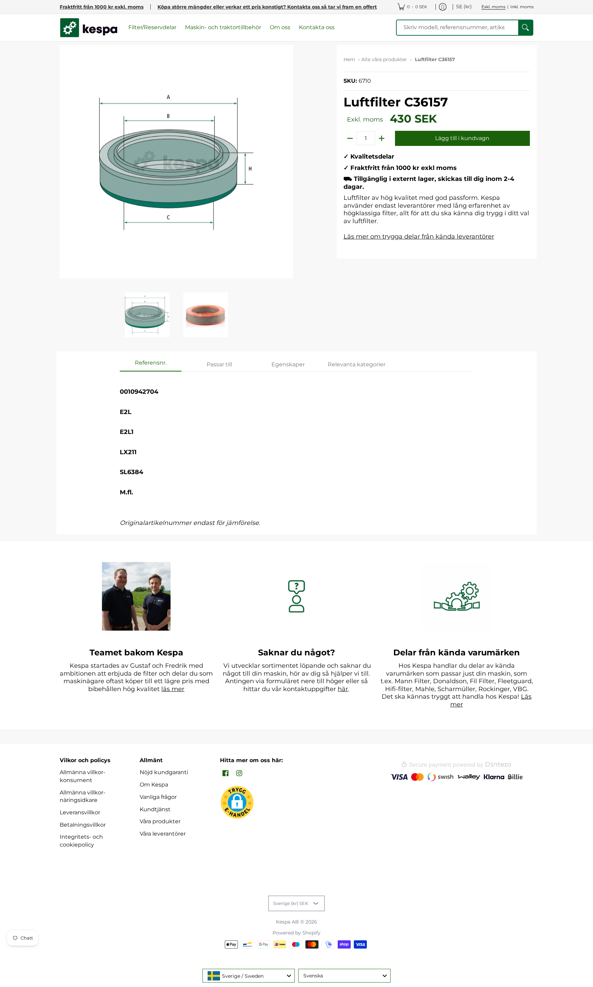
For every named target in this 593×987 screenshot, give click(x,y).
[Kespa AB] (89, 27)
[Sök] (525, 27)
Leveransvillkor (80, 812)
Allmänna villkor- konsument (82, 776)
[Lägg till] (381, 138)
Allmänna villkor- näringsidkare (82, 796)
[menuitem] (412, 7)
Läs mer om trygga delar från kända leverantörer (419, 236)
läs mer (172, 689)
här (343, 689)
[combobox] (248, 976)
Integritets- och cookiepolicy (81, 841)
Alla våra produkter (384, 59)
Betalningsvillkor (83, 825)
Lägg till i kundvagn (462, 138)
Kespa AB (287, 922)
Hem (349, 59)
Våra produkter (160, 821)
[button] (225, 774)
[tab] (151, 364)
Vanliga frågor (158, 797)
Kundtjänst (155, 809)
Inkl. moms (522, 6)
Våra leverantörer (163, 833)
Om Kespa (154, 784)
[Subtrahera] (350, 138)
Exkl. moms (493, 6)
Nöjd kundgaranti (164, 772)
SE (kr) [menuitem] (464, 6)
